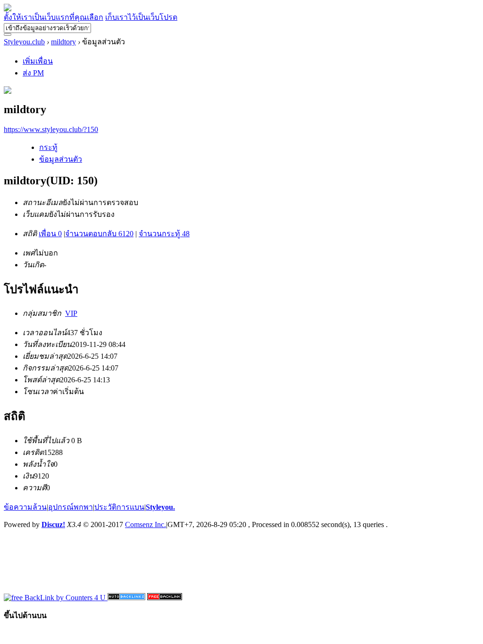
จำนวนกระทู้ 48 (164, 234)
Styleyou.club (24, 42)
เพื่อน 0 (50, 234)
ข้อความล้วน (25, 507)
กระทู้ (48, 147)
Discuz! (53, 524)
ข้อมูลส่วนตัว (60, 159)
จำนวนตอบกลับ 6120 (99, 234)
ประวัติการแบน (119, 507)
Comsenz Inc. (145, 524)
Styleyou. (160, 507)
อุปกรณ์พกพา (70, 507)
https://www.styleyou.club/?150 (51, 129)
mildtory (63, 42)
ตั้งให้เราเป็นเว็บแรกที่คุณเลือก (53, 17)
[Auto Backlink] (164, 598)
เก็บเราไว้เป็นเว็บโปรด (141, 17)
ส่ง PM (33, 73)
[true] (7, 34)
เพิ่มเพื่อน (38, 61)
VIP (71, 313)
